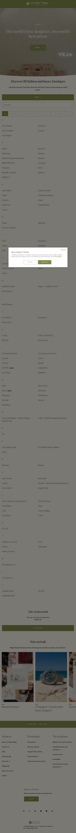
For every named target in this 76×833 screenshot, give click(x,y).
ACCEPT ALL (44, 262)
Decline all (63, 249)
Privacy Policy (58, 256)
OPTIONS (30, 262)
